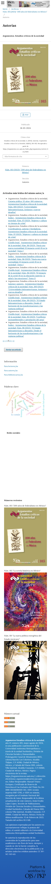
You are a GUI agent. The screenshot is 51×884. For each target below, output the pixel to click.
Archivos (15, 9)
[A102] (25, 630)
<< (4, 341)
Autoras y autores (16, 284)
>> (13, 341)
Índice (11, 218)
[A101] (25, 699)
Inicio (5, 9)
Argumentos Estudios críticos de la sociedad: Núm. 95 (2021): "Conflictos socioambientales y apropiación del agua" (27, 317)
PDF (26, 115)
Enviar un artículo (13, 349)
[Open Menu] (2, 2)
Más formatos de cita (13, 156)
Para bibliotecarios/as (13, 375)
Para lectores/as (11, 366)
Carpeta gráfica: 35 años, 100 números (25, 201)
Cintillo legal (14, 242)
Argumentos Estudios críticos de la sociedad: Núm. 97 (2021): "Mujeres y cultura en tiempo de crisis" (27, 221)
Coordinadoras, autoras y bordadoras (24, 229)
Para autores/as (11, 370)
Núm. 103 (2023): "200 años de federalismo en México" (25, 12)
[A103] (25, 565)
